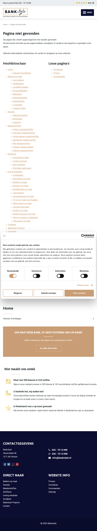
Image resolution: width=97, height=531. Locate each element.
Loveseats (17, 105)
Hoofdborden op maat (22, 189)
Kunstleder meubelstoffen (24, 140)
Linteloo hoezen (20, 161)
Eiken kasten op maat (22, 203)
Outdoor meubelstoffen (23, 147)
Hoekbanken (18, 83)
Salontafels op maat (21, 179)
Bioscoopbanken (20, 90)
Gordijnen (12, 224)
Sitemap (52, 492)
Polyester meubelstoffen (24, 133)
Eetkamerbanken (20, 98)
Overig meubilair (15, 172)
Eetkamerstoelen (20, 115)
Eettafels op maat (20, 186)
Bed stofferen (19, 164)
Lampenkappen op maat (23, 196)
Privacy (56, 73)
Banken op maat (15, 76)
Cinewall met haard (21, 207)
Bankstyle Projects (16, 228)
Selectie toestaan (48, 293)
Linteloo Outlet (19, 108)
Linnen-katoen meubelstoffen (26, 136)
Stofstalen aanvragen (22, 168)
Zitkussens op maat (21, 221)
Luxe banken (18, 80)
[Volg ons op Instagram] (13, 464)
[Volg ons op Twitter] (8, 464)
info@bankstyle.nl (61, 457)
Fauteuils (17, 122)
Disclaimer (58, 69)
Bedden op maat (20, 182)
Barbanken (17, 94)
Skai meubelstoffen (21, 143)
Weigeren (18, 293)
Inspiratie (12, 231)
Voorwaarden (59, 76)
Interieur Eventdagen (22, 73)
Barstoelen (17, 119)
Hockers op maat (20, 210)
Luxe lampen (18, 193)
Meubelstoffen (14, 126)
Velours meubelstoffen (23, 129)
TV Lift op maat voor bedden (25, 200)
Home (5, 24)
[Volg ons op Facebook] (4, 464)
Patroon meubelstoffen (23, 150)
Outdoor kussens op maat (24, 214)
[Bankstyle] (15, 12)
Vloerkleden (18, 175)
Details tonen (83, 285)
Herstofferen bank (21, 157)
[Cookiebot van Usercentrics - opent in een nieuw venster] (83, 236)
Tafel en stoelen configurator (25, 217)
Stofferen (12, 154)
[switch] (36, 276)
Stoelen (11, 112)
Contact (6, 506)
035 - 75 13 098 (59, 450)
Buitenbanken (19, 101)
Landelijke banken (20, 87)
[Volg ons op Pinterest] (17, 464)
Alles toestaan (79, 293)
